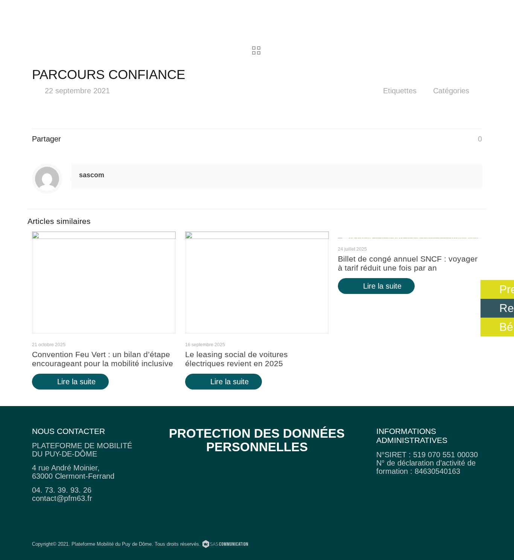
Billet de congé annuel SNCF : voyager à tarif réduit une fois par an (408, 263)
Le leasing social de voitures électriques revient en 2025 (236, 359)
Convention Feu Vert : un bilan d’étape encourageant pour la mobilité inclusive (102, 359)
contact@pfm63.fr (62, 498)
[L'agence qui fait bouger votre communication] (225, 545)
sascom (91, 175)
